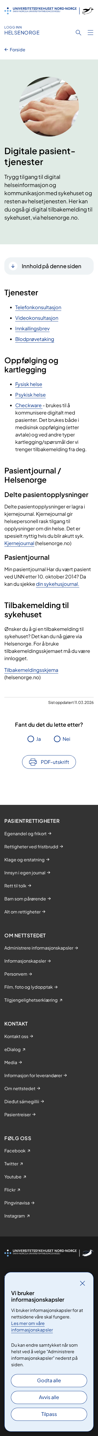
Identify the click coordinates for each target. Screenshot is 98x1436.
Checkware (28, 405)
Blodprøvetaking (34, 339)
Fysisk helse (28, 384)
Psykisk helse (30, 394)
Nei (66, 739)
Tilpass (49, 1414)
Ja (38, 739)
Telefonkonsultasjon (38, 307)
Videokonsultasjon (36, 318)
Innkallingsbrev (32, 328)
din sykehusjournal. (57, 584)
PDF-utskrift (55, 762)
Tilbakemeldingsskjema (31, 670)
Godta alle (49, 1380)
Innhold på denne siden (51, 265)
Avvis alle (49, 1397)
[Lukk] (82, 1283)
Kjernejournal (19, 543)
